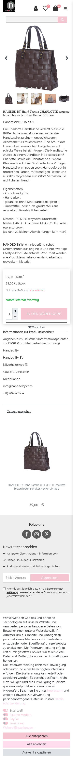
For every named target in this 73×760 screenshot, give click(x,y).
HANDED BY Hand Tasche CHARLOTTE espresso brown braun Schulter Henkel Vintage (36, 486)
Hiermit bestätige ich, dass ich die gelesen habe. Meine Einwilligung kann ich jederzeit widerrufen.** (38, 592)
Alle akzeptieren (37, 736)
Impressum (55, 690)
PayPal (14, 719)
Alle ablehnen (36, 744)
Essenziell (16, 710)
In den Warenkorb (44, 314)
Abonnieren (49, 577)
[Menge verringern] (15, 317)
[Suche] (62, 19)
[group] (36, 451)
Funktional (17, 723)
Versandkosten (37, 290)
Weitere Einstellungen (18, 727)
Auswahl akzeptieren (36, 752)
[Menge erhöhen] (15, 311)
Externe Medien (20, 714)
